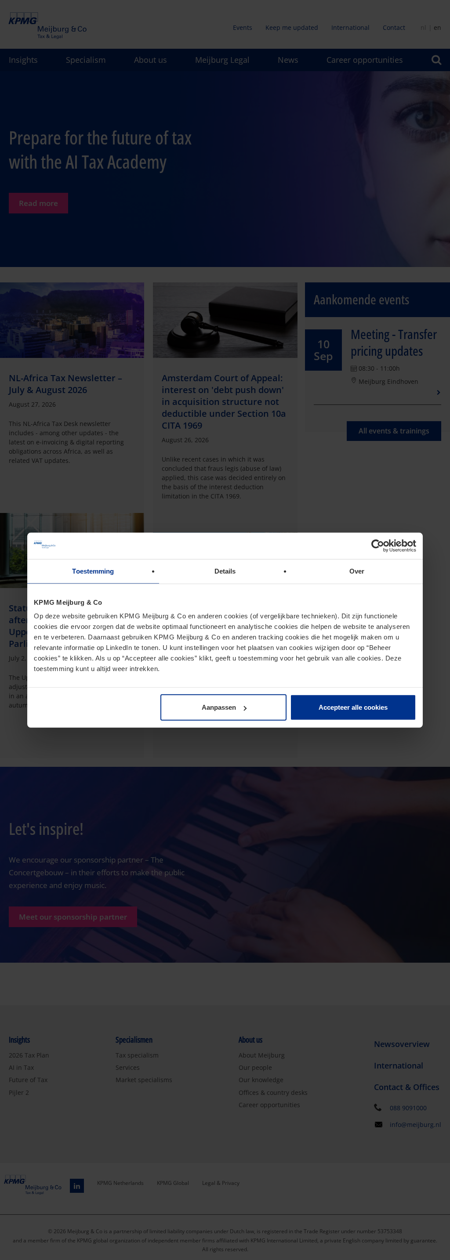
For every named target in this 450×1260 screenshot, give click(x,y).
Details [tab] (225, 570)
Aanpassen (219, 707)
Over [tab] (356, 570)
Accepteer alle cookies (353, 707)
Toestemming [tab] (93, 570)
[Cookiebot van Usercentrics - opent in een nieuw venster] (377, 545)
